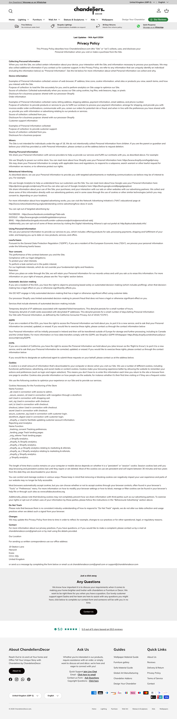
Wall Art (53, 19)
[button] (166, 11)
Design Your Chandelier (133, 19)
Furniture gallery (121, 662)
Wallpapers (107, 19)
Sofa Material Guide (123, 667)
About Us (17, 671)
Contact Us (88, 612)
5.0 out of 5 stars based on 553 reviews (102, 629)
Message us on (153, 27)
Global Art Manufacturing (126, 673)
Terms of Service (155, 678)
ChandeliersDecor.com (23, 709)
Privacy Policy (154, 673)
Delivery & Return (155, 667)
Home (12, 19)
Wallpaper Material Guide (126, 657)
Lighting (22, 19)
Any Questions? (27, 2)
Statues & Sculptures (74, 19)
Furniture (37, 19)
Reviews (151, 662)
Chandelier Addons (123, 678)
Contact (151, 683)
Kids (93, 19)
